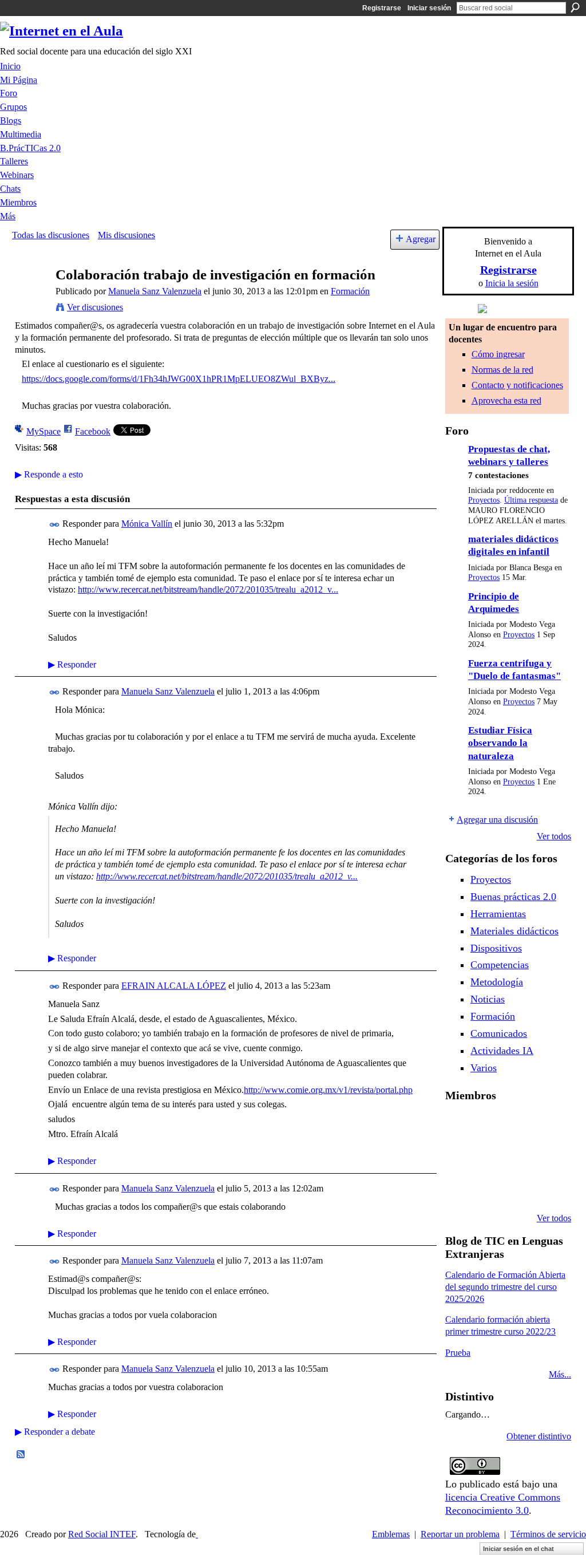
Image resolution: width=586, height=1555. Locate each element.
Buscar (575, 7)
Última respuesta (531, 500)
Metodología (496, 982)
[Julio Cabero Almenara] (517, 1187)
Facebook (92, 431)
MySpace (43, 431)
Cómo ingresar (498, 354)
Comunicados (498, 1033)
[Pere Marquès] (488, 1187)
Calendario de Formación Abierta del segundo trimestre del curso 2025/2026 (505, 1287)
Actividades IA (501, 1050)
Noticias (487, 999)
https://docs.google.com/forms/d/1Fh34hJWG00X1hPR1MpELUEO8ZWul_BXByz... (178, 379)
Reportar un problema (460, 1534)
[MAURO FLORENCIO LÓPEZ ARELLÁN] (459, 1125)
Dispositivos (496, 948)
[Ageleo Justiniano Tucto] (488, 1125)
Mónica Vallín (146, 523)
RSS (21, 1455)
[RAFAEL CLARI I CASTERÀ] (517, 1125)
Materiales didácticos (514, 931)
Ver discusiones (95, 307)
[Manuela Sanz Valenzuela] (30, 297)
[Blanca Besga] (546, 1156)
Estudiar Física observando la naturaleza (500, 743)
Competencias (499, 964)
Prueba (457, 1352)
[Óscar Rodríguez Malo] (546, 1125)
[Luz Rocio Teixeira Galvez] (459, 1187)
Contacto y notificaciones (517, 385)
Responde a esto (49, 474)
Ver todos (554, 836)
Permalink (54, 524)
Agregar (420, 239)
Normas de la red (502, 369)
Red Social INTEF (102, 1534)
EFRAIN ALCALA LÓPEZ (173, 985)
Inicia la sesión (512, 283)
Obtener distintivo (538, 1436)
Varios (483, 1067)
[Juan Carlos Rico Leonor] (517, 1156)
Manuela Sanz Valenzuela (154, 291)
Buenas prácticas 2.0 (513, 896)
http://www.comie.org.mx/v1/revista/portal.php (328, 1090)
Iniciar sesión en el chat (518, 1548)
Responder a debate (55, 1431)
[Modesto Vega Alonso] (459, 1156)
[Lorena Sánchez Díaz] (488, 1156)
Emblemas (391, 1534)
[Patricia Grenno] (546, 1187)
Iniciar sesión (429, 8)
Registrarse (381, 8)
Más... (560, 1374)
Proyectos (484, 500)
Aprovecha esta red (506, 400)
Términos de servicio (548, 1534)
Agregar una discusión (497, 819)
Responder (72, 664)
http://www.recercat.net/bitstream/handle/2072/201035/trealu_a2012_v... (208, 589)
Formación (350, 291)
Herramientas (498, 913)
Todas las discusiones (50, 235)
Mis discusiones (126, 235)
